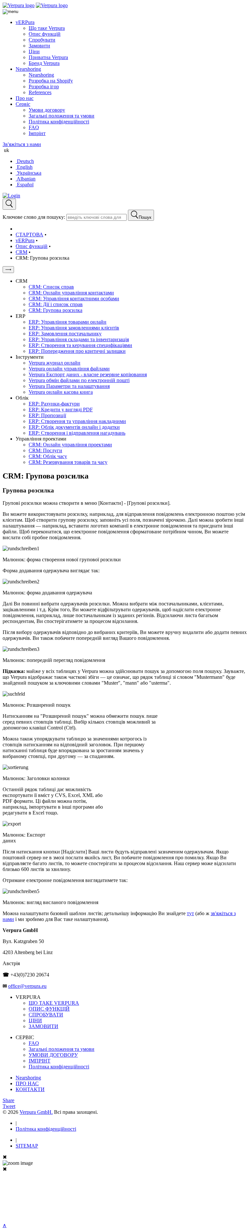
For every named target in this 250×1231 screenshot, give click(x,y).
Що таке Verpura (47, 28)
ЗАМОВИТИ (43, 1026)
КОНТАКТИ (30, 1089)
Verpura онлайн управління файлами (69, 368)
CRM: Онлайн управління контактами (71, 292)
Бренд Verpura (44, 63)
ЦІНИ (35, 1020)
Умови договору (47, 110)
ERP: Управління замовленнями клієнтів (74, 327)
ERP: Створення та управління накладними (77, 421)
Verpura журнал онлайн (54, 363)
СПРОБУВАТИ (46, 1014)
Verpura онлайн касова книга (61, 392)
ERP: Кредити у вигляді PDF (61, 409)
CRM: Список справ (51, 287)
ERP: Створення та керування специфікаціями (80, 345)
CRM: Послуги (45, 450)
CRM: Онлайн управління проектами (70, 444)
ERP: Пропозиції (47, 415)
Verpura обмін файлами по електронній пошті (79, 380)
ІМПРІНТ (39, 1060)
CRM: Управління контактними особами (74, 298)
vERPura (25, 22)
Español (25, 184)
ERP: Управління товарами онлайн (67, 322)
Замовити (39, 45)
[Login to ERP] (11, 195)
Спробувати (42, 40)
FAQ (34, 127)
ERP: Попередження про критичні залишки (77, 351)
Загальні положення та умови (61, 115)
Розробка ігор (44, 86)
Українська (28, 173)
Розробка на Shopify (51, 80)
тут (190, 913)
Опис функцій (45, 34)
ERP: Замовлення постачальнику (65, 333)
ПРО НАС (27, 1083)
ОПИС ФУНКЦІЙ (49, 1009)
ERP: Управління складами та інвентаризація (79, 339)
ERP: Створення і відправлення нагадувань (77, 433)
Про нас (25, 98)
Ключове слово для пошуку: (34, 217)
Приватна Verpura (48, 57)
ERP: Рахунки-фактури (54, 403)
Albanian (25, 178)
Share (8, 1100)
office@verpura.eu (27, 986)
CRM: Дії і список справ (56, 304)
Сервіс (23, 104)
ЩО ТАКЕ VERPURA (54, 1003)
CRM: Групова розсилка (55, 310)
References (40, 92)
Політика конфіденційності (59, 121)
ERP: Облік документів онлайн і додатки (74, 427)
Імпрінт (37, 133)
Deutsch (25, 161)
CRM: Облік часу (48, 456)
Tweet (9, 1106)
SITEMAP (27, 1146)
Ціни (34, 51)
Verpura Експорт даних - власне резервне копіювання (88, 374)
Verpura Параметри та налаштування (69, 386)
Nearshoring (28, 69)
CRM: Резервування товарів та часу (68, 462)
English (24, 167)
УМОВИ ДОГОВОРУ (53, 1055)
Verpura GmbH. (36, 1112)
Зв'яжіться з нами (22, 144)
